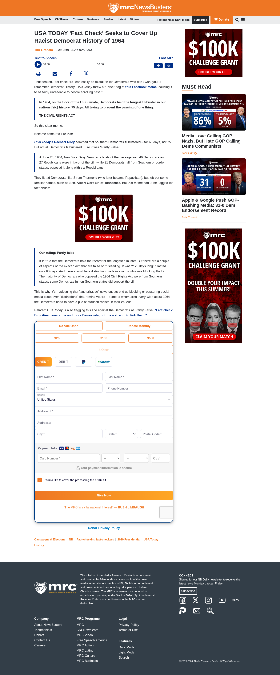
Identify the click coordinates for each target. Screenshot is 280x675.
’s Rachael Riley (54, 142)
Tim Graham (43, 50)
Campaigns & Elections (49, 539)
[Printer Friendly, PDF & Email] (55, 74)
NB (71, 539)
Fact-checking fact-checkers (95, 539)
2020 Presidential (129, 539)
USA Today (151, 539)
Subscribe (200, 19)
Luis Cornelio (190, 217)
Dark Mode (182, 19)
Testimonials (165, 19)
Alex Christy (189, 153)
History (39, 545)
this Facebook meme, (141, 87)
